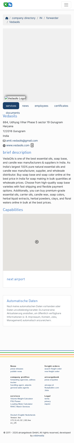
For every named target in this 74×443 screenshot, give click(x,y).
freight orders (52, 366)
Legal (48, 396)
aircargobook (52, 377)
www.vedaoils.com (17, 145)
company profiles (20, 377)
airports (28, 385)
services (11, 105)
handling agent (17, 385)
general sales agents (19, 388)
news (25, 105)
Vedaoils (14, 21)
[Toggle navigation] (66, 4)
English (21, 415)
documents (13, 112)
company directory (23, 17)
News (13, 366)
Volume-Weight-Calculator (21, 399)
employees (41, 105)
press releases (16, 369)
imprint (47, 404)
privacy (48, 401)
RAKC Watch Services (20, 407)
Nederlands (30, 415)
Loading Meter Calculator (21, 404)
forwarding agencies (19, 380)
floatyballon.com (52, 388)
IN (40, 17)
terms (47, 399)
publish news (16, 371)
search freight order (53, 369)
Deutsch (14, 415)
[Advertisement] (37, 65)
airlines (32, 380)
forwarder (52, 17)
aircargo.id (49, 385)
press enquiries (51, 380)
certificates (61, 105)
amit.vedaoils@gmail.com (22, 140)
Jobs (47, 390)
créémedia (38, 435)
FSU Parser (15, 401)
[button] (37, 242)
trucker (13, 382)
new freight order (52, 371)
